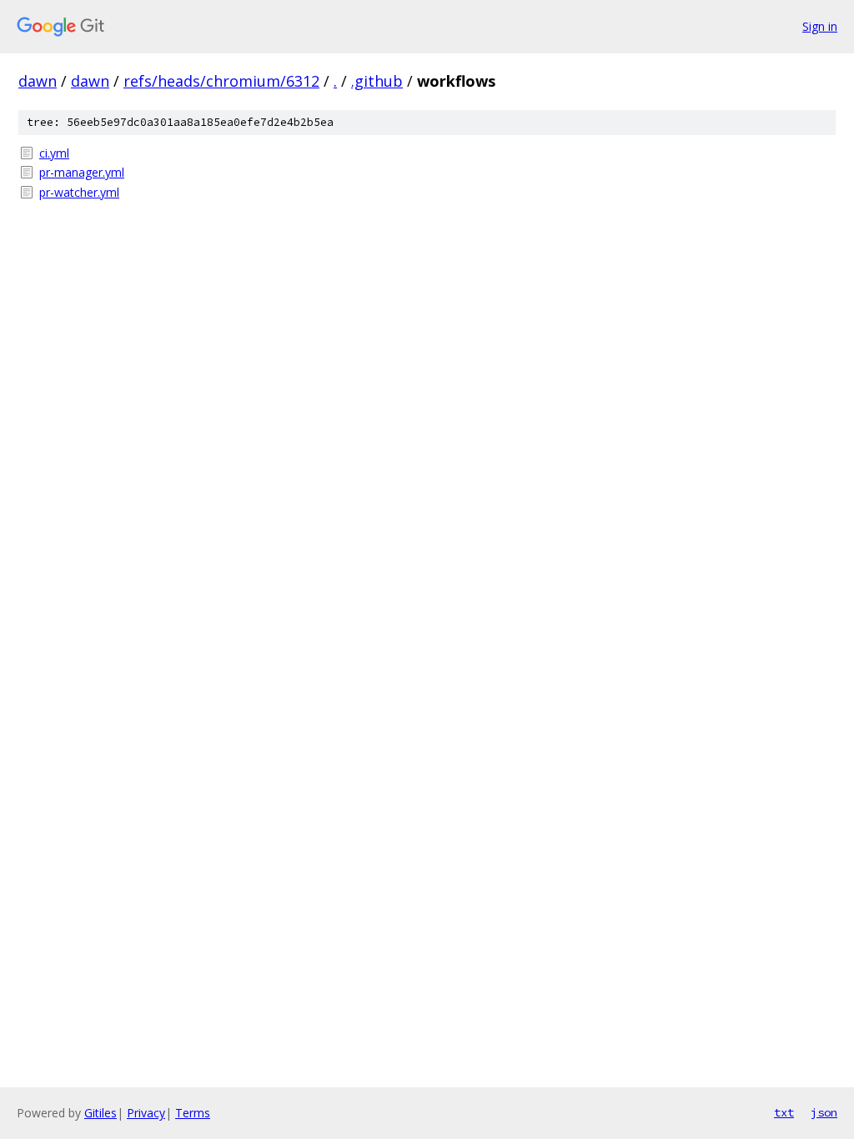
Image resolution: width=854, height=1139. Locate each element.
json (824, 1112)
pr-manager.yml (81, 172)
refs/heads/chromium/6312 (221, 81)
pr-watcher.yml (79, 192)
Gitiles (100, 1113)
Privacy (146, 1113)
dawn (37, 81)
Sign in (819, 26)
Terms (192, 1113)
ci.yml (54, 153)
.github (377, 81)
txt (784, 1112)
